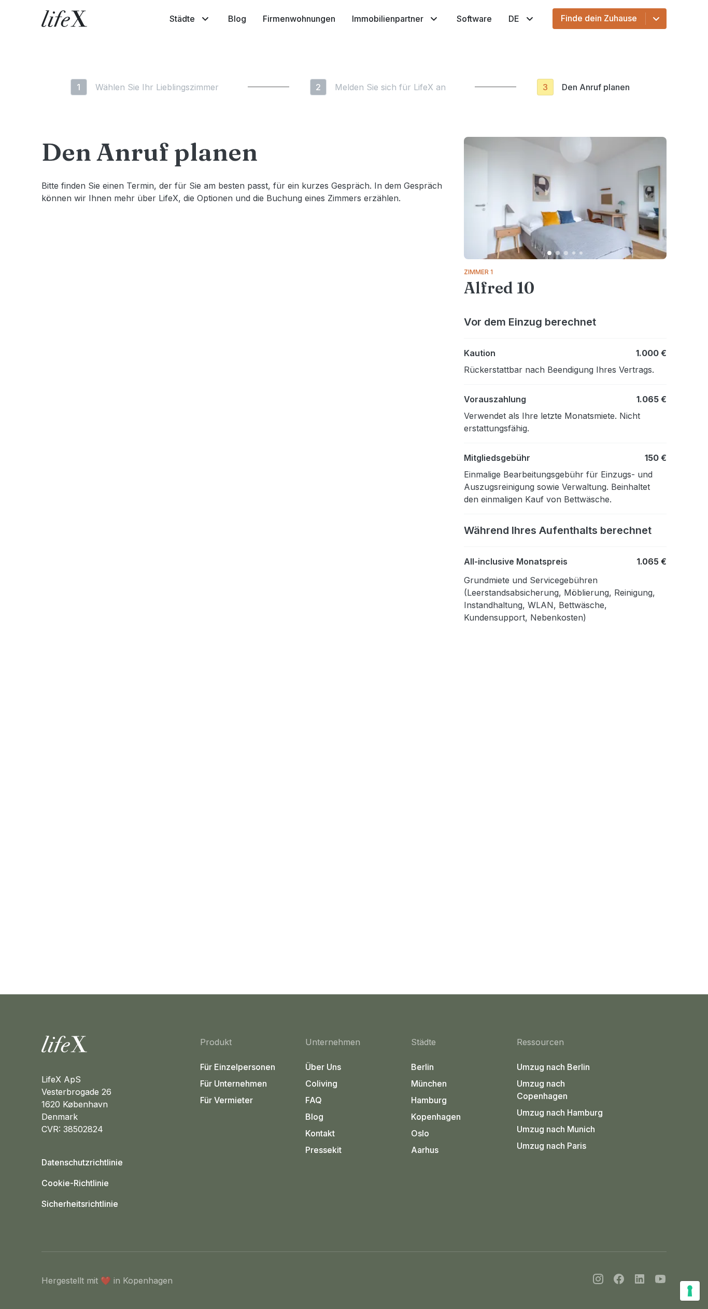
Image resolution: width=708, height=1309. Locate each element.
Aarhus (424, 1150)
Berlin (422, 1067)
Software (474, 18)
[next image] (654, 198)
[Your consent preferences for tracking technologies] (690, 1291)
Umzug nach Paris (551, 1146)
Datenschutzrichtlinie (82, 1162)
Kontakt (320, 1133)
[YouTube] (660, 1280)
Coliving (321, 1083)
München (429, 1083)
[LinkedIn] (639, 1280)
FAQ (313, 1100)
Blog (237, 18)
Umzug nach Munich (556, 1129)
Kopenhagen (436, 1116)
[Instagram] (598, 1280)
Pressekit (323, 1150)
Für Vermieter (226, 1100)
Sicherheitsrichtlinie (79, 1204)
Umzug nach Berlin (553, 1067)
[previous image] (476, 198)
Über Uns (323, 1067)
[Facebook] (619, 1280)
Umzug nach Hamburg (560, 1112)
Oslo (420, 1133)
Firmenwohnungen (299, 18)
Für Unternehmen (233, 1083)
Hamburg (429, 1100)
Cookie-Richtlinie (75, 1183)
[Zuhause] (116, 1044)
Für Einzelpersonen (237, 1067)
